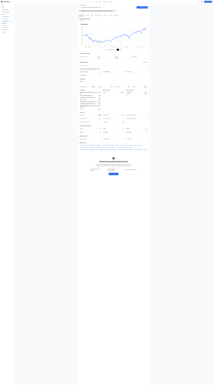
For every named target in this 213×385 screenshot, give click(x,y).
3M (111, 49)
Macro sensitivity (98, 15)
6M (113, 49)
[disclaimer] (145, 62)
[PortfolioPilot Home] (113, 158)
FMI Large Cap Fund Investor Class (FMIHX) (108, 149)
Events (110, 15)
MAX (120, 49)
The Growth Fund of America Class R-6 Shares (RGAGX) (90, 145)
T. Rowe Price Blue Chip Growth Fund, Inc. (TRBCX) (105, 147)
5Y (117, 49)
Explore (110, 1)
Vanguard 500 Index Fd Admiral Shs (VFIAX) (111, 145)
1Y (115, 49)
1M (108, 49)
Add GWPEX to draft (143, 7)
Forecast (87, 15)
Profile (92, 15)
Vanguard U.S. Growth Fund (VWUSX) (87, 147)
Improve (105, 1)
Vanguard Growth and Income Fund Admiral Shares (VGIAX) (131, 145)
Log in (202, 1)
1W (106, 49)
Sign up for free (208, 1)
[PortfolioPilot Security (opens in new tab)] (198, 2)
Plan (100, 1)
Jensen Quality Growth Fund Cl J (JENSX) (125, 149)
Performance (81, 15)
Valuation (105, 15)
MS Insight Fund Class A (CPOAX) (141, 149)
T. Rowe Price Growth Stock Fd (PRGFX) (124, 147)
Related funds (116, 15)
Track (96, 1)
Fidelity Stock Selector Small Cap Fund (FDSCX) (89, 149)
